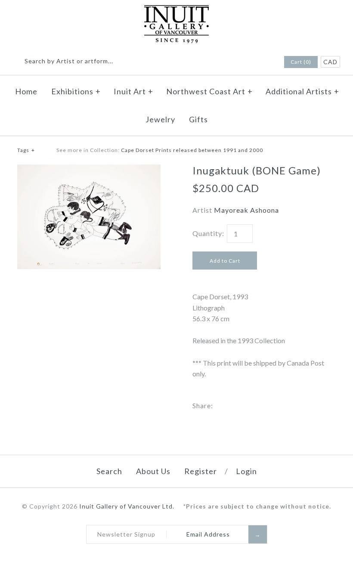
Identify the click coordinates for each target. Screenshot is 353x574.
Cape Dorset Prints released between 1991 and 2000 (192, 150)
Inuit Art (133, 91)
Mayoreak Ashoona (246, 210)
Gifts (198, 119)
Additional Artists (302, 91)
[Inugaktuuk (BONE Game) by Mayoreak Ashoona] (89, 170)
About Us (153, 471)
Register (200, 471)
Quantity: (208, 233)
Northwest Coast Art (209, 91)
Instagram (264, 62)
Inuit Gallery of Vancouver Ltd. (127, 506)
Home (26, 91)
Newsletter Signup (126, 534)
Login (246, 471)
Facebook (253, 62)
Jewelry (160, 119)
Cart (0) (301, 62)
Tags (26, 150)
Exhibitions (76, 91)
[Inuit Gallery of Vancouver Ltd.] (176, 10)
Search (109, 471)
